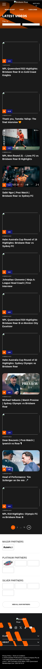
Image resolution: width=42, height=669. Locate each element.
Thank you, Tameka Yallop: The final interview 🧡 (19, 120)
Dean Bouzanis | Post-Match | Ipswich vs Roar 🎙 (18, 442)
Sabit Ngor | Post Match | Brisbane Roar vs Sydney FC (17, 194)
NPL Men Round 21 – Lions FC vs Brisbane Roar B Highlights (20, 157)
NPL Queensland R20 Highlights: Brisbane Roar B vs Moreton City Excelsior (20, 323)
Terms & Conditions (19, 656)
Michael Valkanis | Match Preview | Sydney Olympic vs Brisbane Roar (20, 403)
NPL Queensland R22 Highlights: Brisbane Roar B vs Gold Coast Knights (20, 72)
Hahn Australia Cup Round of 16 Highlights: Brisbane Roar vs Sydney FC (19, 242)
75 (24, 527)
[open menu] (4, 4)
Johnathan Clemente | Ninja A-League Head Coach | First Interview (18, 283)
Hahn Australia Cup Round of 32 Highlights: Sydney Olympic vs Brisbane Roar (19, 363)
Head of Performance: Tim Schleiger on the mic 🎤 (16, 479)
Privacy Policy (6, 656)
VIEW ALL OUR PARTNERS (21, 604)
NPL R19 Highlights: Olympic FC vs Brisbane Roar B (20, 515)
